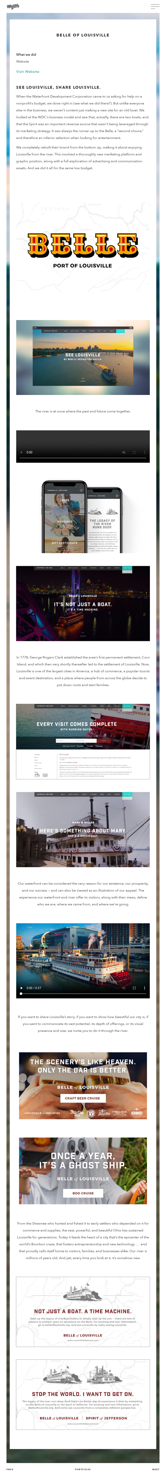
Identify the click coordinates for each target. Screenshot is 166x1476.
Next (156, 1469)
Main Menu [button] (155, 6)
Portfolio (83, 1469)
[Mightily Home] (12, 6)
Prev (9, 1469)
